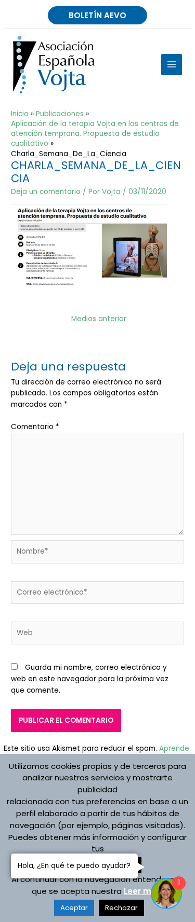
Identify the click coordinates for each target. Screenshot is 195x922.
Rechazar (121, 908)
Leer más (143, 891)
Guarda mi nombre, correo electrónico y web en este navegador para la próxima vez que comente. (89, 679)
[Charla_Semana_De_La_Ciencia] (89, 246)
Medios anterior (98, 319)
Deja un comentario (46, 192)
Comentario (35, 427)
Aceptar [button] (74, 908)
